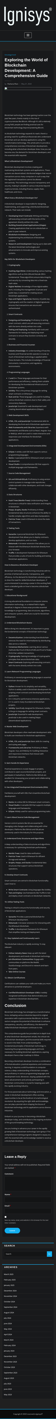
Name (8, 1194)
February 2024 (9, 1345)
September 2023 (10, 1372)
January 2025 (9, 1285)
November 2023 (10, 1362)
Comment (9, 1174)
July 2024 (7, 1318)
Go (49, 1254)
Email (8, 1206)
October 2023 (9, 1367)
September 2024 (10, 1307)
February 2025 (9, 1279)
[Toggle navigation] (28, 35)
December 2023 (10, 1356)
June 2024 (8, 1323)
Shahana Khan (11, 84)
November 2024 (10, 1296)
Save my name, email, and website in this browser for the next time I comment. (26, 1221)
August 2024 (9, 1312)
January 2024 (9, 1351)
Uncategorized (10, 55)
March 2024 (8, 1340)
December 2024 (10, 1290)
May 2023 (8, 1394)
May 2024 (8, 1329)
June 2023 (8, 1389)
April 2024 (8, 1334)
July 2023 (7, 1383)
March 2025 (8, 1274)
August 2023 (9, 1378)
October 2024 (9, 1301)
